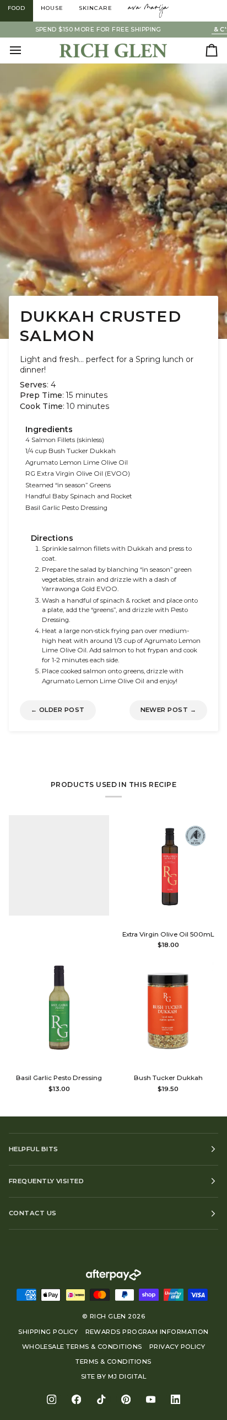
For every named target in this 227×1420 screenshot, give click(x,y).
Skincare (95, 8)
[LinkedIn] (175, 1399)
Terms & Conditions (113, 1361)
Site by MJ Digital (113, 1376)
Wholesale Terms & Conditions (82, 1346)
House (52, 8)
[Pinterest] (126, 1399)
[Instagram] (51, 1399)
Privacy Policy (177, 1346)
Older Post (58, 710)
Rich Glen (108, 1316)
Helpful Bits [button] (33, 1149)
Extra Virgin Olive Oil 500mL (168, 934)
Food (16, 8)
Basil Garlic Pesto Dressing (59, 1078)
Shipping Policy (48, 1332)
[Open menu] (25, 50)
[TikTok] (101, 1399)
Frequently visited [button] (46, 1181)
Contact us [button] (33, 1213)
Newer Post (168, 710)
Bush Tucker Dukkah (168, 1078)
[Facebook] (76, 1399)
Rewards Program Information (147, 1332)
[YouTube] (150, 1399)
